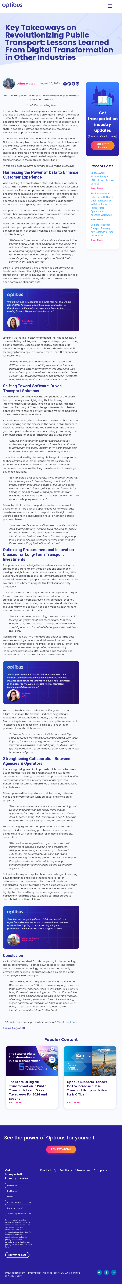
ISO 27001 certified (70, 1272)
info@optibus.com (15, 1272)
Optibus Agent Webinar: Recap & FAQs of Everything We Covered (102, 178)
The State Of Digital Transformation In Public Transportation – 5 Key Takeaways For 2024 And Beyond (28, 1090)
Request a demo (61, 1149)
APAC (21, 1028)
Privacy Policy (34, 1272)
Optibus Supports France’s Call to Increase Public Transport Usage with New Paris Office (87, 1088)
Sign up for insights (103, 145)
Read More (97, 188)
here (54, 105)
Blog (14, 1028)
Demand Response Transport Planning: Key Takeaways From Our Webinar (102, 230)
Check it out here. (67, 1022)
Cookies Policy (51, 1272)
